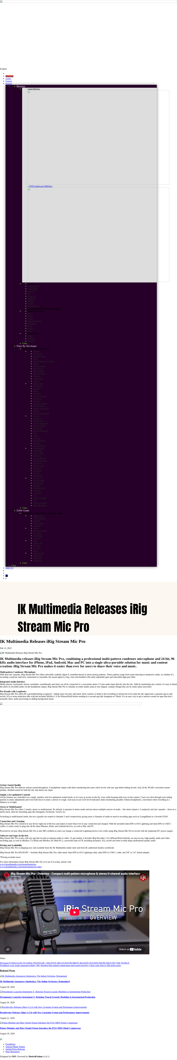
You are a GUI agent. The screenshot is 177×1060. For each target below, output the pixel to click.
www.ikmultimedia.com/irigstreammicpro (18, 864)
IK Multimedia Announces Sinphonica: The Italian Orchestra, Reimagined (35, 981)
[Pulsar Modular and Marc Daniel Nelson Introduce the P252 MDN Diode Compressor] (39, 1023)
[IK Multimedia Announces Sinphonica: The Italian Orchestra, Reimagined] (33, 976)
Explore (3, 69)
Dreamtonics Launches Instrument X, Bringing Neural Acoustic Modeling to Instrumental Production (47, 997)
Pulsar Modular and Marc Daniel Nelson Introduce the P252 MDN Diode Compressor (40, 1028)
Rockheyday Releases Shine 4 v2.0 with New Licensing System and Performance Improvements (44, 1012)
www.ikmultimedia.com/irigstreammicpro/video (21, 867)
